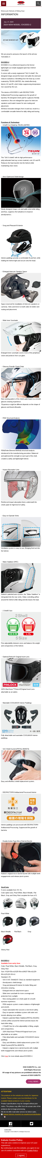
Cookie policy (7, 1129)
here (6, 1056)
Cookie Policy (32, 1150)
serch (38, 2)
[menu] (3, 3)
